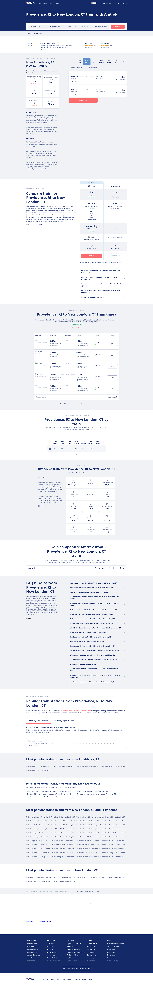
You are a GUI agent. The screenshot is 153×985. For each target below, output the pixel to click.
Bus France (50, 946)
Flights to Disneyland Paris (76, 952)
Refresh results (75, 327)
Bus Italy (50, 949)
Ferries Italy (91, 952)
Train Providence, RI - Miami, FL (36, 845)
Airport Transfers (113, 946)
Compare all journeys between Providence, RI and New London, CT (49, 794)
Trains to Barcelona (33, 955)
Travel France (111, 955)
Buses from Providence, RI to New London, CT (92, 791)
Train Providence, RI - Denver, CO (37, 837)
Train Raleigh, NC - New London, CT (38, 841)
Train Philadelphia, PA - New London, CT (39, 833)
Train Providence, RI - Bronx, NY (112, 821)
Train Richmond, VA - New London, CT (88, 845)
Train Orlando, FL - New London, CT (63, 817)
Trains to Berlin (32, 952)
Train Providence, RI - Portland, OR (113, 825)
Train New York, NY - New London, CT (88, 837)
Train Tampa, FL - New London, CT (62, 837)
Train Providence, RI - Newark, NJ (87, 767)
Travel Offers (111, 949)
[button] (72, 27)
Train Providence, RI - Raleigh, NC (87, 821)
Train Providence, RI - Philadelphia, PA (38, 770)
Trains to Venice (32, 949)
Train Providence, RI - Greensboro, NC (64, 849)
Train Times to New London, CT (60, 891)
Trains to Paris (32, 946)
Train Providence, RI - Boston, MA (62, 767)
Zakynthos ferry (92, 955)
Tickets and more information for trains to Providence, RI (96, 794)
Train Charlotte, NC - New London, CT (88, 841)
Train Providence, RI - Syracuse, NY (88, 833)
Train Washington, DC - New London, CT (64, 857)
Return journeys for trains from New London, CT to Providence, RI (49, 791)
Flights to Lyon (72, 946)
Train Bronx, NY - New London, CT (62, 833)
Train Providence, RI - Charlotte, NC (38, 853)
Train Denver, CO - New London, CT (88, 853)
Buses (45, 3)
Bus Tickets (51, 940)
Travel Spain (111, 952)
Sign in (125, 3)
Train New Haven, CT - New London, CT (114, 845)
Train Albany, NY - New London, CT (62, 829)
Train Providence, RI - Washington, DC (114, 829)
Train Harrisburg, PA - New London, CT (114, 853)
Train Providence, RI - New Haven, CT (114, 767)
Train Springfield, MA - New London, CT (39, 849)
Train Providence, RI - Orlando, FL (62, 825)
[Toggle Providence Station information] (123, 743)
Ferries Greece (92, 944)
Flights (51, 3)
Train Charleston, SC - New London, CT (89, 817)
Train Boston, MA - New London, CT (113, 849)
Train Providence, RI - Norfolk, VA (113, 857)
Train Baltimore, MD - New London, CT (64, 845)
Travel (109, 940)
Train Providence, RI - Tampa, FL (87, 829)
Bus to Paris (51, 955)
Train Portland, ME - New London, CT (114, 833)
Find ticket (34, 84)
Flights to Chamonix (74, 944)
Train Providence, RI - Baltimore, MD (88, 857)
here (91, 404)
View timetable (34, 105)
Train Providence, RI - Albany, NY (37, 857)
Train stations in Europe (115, 944)
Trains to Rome (32, 944)
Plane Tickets (71, 940)
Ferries (57, 3)
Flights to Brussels (73, 949)
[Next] (123, 62)
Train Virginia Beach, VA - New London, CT (40, 817)
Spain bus (50, 944)
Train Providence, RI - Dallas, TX (36, 821)
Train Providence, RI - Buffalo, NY (37, 829)
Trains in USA (43, 891)
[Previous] (49, 442)
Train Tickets (31, 940)
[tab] (77, 68)
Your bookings (107, 3)
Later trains (112, 397)
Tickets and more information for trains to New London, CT (47, 797)
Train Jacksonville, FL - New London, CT (64, 841)
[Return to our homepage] (31, 3)
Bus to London (52, 952)
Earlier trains (41, 397)
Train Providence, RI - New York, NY (38, 767)
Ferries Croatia (92, 946)
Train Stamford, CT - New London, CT (114, 877)
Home (28, 891)
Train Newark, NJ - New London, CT (113, 817)
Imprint (45, 979)
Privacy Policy (67, 979)
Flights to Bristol (72, 955)
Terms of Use (55, 979)
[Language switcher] (95, 3)
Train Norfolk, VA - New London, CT (37, 825)
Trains (39, 3)
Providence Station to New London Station (77, 711)
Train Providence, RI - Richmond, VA (88, 849)
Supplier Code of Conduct (83, 979)
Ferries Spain (91, 949)
